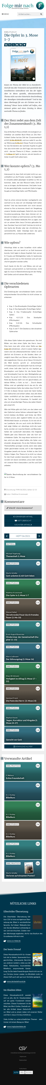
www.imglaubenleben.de (16, 1026)
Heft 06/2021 (23, 536)
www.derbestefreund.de (16, 981)
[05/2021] (6, 536)
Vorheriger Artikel (23, 517)
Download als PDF (24, 746)
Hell (22, 1072)
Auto (16, 1072)
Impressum (23, 1056)
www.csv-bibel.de (13, 941)
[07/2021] (39, 536)
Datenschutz (23, 1060)
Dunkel (29, 1072)
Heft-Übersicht (24, 521)
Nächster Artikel (22, 525)
